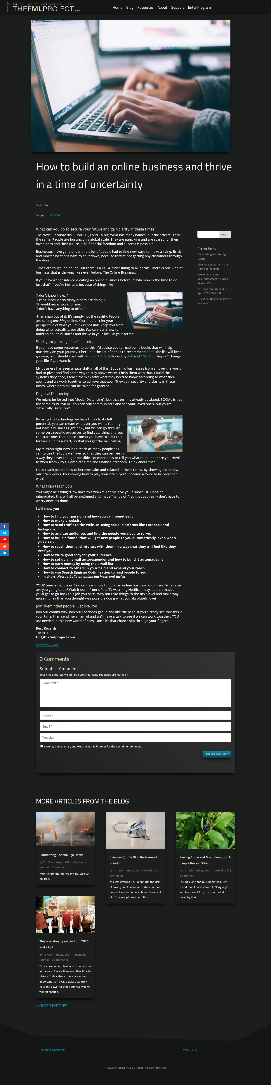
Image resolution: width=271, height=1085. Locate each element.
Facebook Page (47, 645)
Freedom (54, 215)
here (150, 352)
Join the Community (52, 1050)
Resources (145, 7)
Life (226, 870)
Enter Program (199, 7)
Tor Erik (48, 862)
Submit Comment (217, 754)
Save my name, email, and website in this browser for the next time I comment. (93, 746)
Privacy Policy (188, 1050)
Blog (129, 7)
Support (177, 7)
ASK (130, 356)
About (162, 7)
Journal (44, 867)
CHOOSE (147, 356)
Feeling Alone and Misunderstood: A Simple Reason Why (213, 279)
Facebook (80, 862)
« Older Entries (51, 1005)
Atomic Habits (95, 356)
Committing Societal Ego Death (61, 854)
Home (117, 7)
